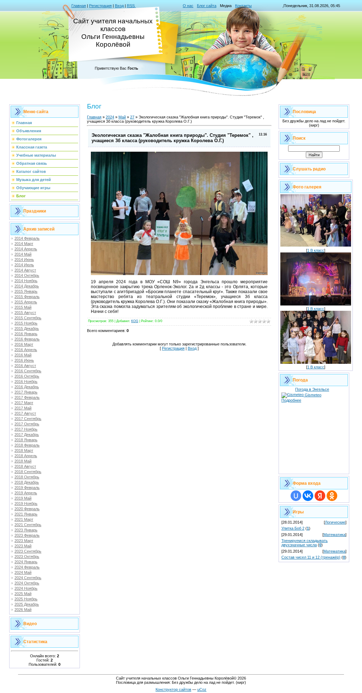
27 (132, 117)
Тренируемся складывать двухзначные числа (304, 542)
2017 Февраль (27, 397)
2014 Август (25, 270)
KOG (134, 321)
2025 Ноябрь (25, 599)
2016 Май (22, 355)
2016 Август (25, 365)
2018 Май (22, 461)
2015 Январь (25, 291)
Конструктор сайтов (173, 689)
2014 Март (23, 243)
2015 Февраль (27, 297)
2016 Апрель (25, 350)
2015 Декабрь (26, 328)
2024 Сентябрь (27, 578)
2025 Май (22, 594)
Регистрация (100, 6)
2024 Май (22, 572)
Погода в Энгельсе (312, 389)
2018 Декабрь (26, 482)
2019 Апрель (25, 493)
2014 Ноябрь (25, 281)
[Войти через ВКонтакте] (308, 495)
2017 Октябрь (26, 424)
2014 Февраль (27, 238)
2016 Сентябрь (27, 371)
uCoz (201, 689)
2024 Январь (25, 562)
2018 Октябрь (26, 477)
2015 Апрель (25, 302)
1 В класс (315, 250)
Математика (334, 534)
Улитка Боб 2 (292, 528)
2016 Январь (25, 334)
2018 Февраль (27, 445)
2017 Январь (25, 392)
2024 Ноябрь (25, 588)
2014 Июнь (24, 259)
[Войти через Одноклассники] (332, 495)
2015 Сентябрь (27, 318)
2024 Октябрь (26, 583)
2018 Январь (25, 440)
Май (122, 117)
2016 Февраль (27, 339)
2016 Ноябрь (25, 381)
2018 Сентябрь (27, 472)
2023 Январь (25, 530)
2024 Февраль (27, 567)
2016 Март (23, 344)
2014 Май (22, 254)
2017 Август (25, 413)
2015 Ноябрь (25, 323)
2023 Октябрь (26, 556)
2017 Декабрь (26, 434)
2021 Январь (25, 514)
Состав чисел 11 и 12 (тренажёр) (310, 557)
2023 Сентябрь (27, 551)
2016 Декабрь (26, 387)
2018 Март (23, 450)
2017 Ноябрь (25, 429)
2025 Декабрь (26, 604)
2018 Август (25, 466)
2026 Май (22, 609)
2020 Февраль (27, 509)
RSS (131, 6)
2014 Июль (24, 265)
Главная (78, 6)
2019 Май (22, 498)
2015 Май (22, 307)
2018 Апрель (25, 456)
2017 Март (23, 403)
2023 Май (22, 546)
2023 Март (23, 540)
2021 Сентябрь (27, 525)
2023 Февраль (27, 535)
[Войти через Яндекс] (320, 495)
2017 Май (22, 408)
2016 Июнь (24, 360)
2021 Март (23, 519)
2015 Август (25, 312)
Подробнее (291, 400)
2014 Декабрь (26, 286)
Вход (119, 6)
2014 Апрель (25, 249)
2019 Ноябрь (25, 503)
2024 (110, 117)
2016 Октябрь (26, 376)
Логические (335, 522)
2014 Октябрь (26, 275)
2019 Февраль (27, 487)
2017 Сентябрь (27, 419)
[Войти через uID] (296, 495)
